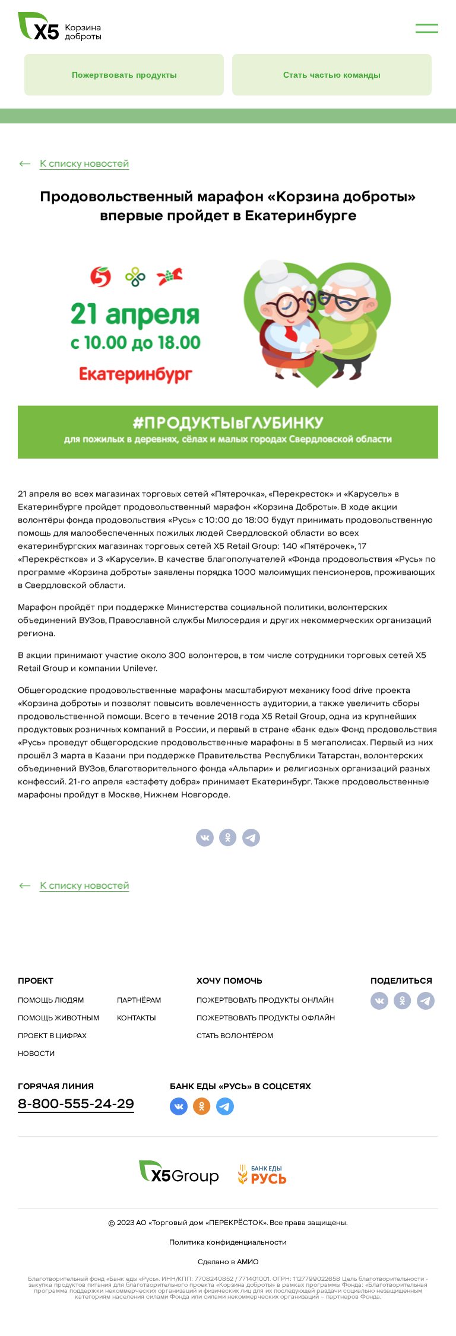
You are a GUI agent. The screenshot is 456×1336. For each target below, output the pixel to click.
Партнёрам (139, 1000)
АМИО (248, 1262)
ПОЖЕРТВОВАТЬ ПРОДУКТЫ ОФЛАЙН (266, 1018)
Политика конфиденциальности (228, 1242)
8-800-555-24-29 (76, 1105)
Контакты (136, 1018)
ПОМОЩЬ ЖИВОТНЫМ (58, 1018)
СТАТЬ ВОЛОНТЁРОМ (235, 1036)
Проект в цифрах (52, 1036)
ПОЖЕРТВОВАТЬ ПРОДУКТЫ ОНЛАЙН (265, 1000)
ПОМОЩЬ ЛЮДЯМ (51, 1000)
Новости (36, 1054)
